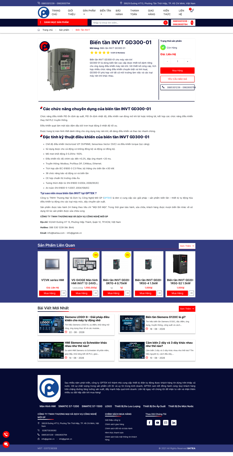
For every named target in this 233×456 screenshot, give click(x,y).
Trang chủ (56, 12)
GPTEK (107, 197)
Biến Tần (105, 10)
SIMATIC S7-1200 (68, 406)
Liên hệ (181, 12)
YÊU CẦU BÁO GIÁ (177, 79)
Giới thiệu (71, 12)
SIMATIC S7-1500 (92, 406)
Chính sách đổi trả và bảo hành (118, 428)
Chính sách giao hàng (114, 424)
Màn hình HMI (48, 406)
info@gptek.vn (48, 439)
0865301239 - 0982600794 (55, 3)
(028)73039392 (49, 430)
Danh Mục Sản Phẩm (56, 22)
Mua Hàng (177, 70)
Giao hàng (151, 12)
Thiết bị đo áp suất (154, 406)
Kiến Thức (167, 12)
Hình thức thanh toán (114, 432)
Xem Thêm (185, 246)
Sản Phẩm (89, 10)
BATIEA (191, 448)
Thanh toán (134, 12)
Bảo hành (119, 12)
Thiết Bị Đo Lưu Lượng (127, 406)
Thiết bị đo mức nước (180, 406)
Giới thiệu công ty (112, 420)
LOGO (108, 406)
